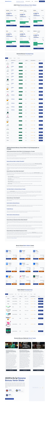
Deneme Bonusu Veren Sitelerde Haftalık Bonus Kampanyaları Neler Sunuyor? (11, 352)
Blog (32, 1)
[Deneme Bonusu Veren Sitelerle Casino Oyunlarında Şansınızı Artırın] (38, 346)
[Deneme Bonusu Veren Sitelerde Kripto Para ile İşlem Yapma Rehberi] (25, 345)
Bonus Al (11, 25)
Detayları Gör (8, 271)
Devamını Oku (11, 370)
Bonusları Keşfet (42, 1)
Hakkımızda (36, 1)
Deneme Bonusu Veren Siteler (20, 1)
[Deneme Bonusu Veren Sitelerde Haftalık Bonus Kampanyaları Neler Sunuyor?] (11, 345)
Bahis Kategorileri (28, 1)
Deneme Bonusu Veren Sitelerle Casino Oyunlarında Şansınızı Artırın (38, 351)
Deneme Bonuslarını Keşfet (9, 398)
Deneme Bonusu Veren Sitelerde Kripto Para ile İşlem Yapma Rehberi (24, 351)
